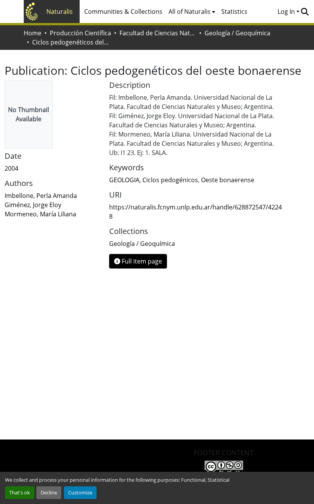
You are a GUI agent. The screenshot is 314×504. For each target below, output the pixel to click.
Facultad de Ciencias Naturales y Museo (157, 33)
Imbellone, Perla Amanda (41, 195)
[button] (304, 11)
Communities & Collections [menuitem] (123, 11)
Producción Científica (80, 33)
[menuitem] (191, 11)
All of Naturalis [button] (189, 11)
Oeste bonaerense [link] (227, 180)
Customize (80, 492)
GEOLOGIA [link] (124, 180)
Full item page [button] (141, 261)
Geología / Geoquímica (237, 33)
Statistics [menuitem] (234, 11)
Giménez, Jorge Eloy (33, 205)
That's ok (19, 492)
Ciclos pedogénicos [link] (170, 180)
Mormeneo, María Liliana (40, 214)
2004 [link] (11, 168)
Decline (49, 492)
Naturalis (59, 11)
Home (32, 33)
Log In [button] (287, 11)
